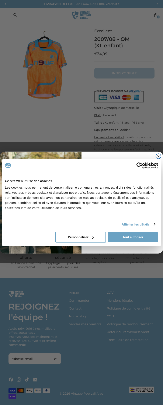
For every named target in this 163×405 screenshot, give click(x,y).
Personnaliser (78, 237)
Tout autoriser (132, 237)
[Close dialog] (158, 156)
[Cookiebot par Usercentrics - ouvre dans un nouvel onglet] (139, 165)
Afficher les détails (136, 224)
